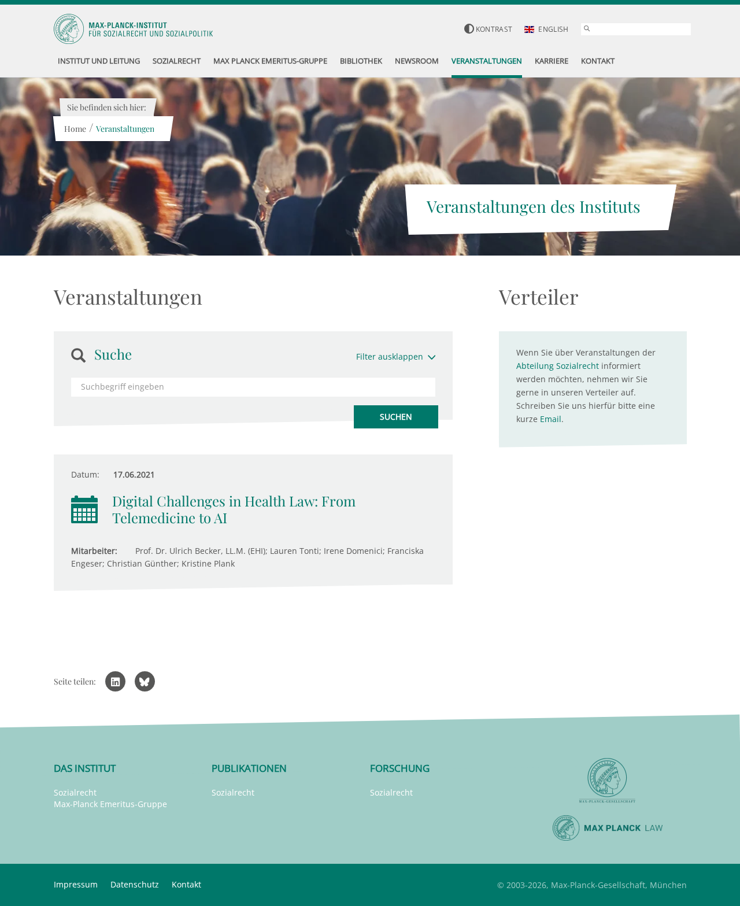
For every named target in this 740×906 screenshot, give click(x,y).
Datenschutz (134, 884)
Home (75, 128)
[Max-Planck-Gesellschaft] (607, 780)
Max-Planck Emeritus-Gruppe (110, 803)
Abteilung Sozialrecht (557, 365)
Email (550, 418)
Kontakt (186, 884)
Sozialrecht (75, 792)
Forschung (400, 768)
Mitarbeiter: (94, 550)
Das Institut (85, 768)
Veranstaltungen (125, 128)
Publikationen (249, 768)
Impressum (76, 884)
